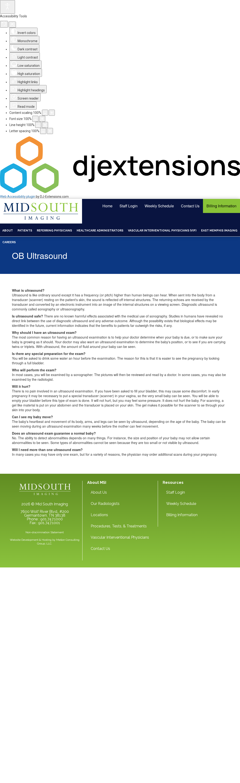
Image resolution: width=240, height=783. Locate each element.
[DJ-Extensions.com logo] (120, 192)
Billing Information (221, 206)
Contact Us (190, 206)
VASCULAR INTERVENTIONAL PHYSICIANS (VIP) (162, 230)
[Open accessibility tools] (7, 7)
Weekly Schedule (159, 206)
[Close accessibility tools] (12, 25)
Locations (99, 515)
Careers (9, 242)
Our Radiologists (105, 503)
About (7, 230)
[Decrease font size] (35, 119)
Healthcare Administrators (100, 230)
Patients (25, 230)
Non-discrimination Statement (45, 532)
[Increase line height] (45, 125)
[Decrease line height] (38, 125)
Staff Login (129, 206)
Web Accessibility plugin (17, 196)
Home (107, 206)
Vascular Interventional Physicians (120, 537)
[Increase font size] (42, 119)
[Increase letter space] (50, 131)
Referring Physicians (54, 230)
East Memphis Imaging (219, 230)
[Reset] (4, 24)
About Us (99, 492)
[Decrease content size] (45, 113)
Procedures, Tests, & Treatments (119, 526)
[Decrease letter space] (43, 131)
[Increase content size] (52, 113)
